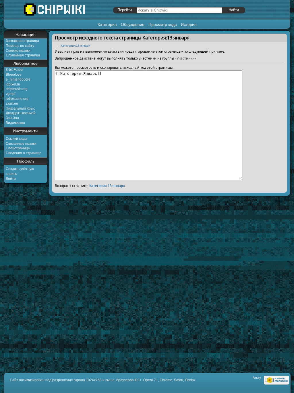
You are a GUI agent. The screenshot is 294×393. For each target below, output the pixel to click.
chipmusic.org (17, 89)
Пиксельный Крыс (20, 108)
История (189, 24)
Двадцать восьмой (21, 113)
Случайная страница (23, 55)
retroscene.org (17, 99)
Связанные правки (21, 144)
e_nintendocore (18, 79)
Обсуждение (132, 24)
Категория (107, 24)
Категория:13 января (75, 45)
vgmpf (10, 94)
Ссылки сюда (16, 139)
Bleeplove (14, 75)
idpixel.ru (13, 84)
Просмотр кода (162, 24)
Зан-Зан (12, 118)
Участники (186, 58)
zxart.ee (12, 104)
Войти (11, 179)
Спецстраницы (18, 148)
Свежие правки (18, 51)
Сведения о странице (23, 153)
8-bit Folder (15, 70)
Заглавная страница (22, 41)
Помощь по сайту (20, 46)
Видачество (15, 123)
